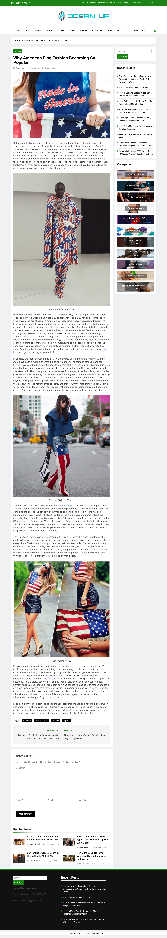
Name (19, 800)
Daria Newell (21, 68)
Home (19, 31)
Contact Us (140, 31)
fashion (55, 720)
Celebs (72, 31)
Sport (109, 31)
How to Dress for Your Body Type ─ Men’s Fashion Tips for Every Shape (92, 839)
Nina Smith (83, 847)
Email (51, 800)
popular (66, 720)
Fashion (17, 51)
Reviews (39, 31)
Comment (21, 768)
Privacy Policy (99, 933)
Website (82, 800)
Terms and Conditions (82, 933)
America (27, 720)
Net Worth (96, 31)
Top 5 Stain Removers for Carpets (133, 87)
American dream (51, 678)
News (28, 31)
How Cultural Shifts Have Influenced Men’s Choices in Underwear (91, 856)
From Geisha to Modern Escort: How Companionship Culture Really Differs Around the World (135, 79)
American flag (66, 505)
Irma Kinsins (84, 863)
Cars (62, 31)
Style (118, 31)
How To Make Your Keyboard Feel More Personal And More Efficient (111, 3)
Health (83, 31)
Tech (127, 31)
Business (51, 31)
